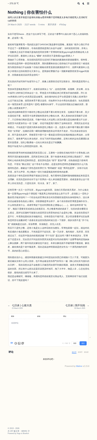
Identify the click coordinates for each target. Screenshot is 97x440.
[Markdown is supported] (12, 343)
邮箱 (38, 316)
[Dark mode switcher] (83, 3)
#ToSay (62, 24)
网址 (64, 316)
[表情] (15, 343)
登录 (74, 343)
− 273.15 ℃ (13, 3)
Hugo (19, 433)
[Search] (79, 3)
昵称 (12, 316)
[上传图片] (19, 343)
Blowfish (26, 433)
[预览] (22, 343)
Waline (79, 366)
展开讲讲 (52, 24)
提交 (83, 343)
